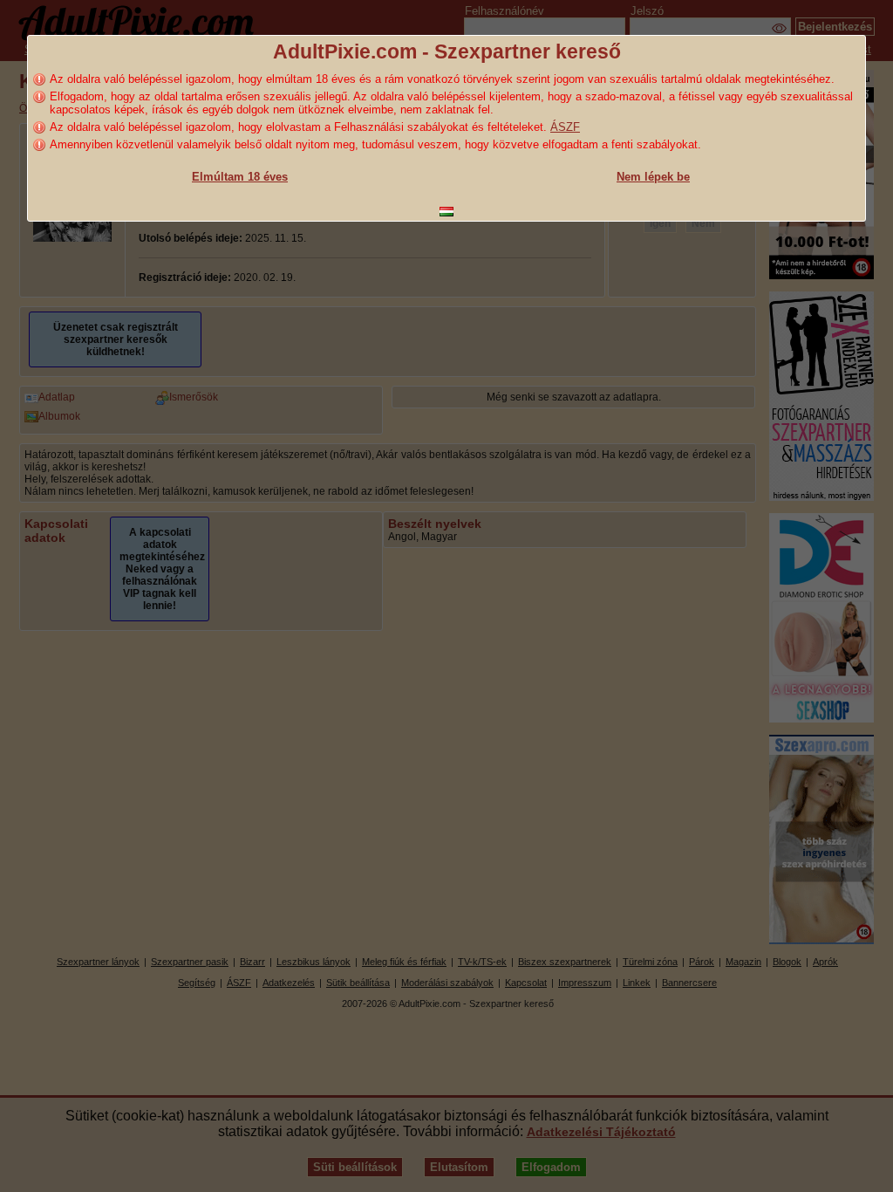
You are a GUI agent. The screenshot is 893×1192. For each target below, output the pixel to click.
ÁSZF (565, 127)
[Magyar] (446, 211)
